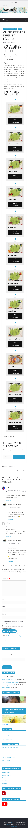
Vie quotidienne (21, 470)
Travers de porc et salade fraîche (10, 682)
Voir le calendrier (15, 288)
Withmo (13, 42)
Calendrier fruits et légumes (10, 28)
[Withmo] (3, 20)
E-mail (4, 606)
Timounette (4, 780)
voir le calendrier (15, 232)
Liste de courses (6, 751)
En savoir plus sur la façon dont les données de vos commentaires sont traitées (13, 638)
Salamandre (5, 783)
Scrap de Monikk (6, 775)
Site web (4, 614)
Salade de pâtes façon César (9, 679)
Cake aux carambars (9, 466)
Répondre (8, 500)
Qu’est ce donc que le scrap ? (9, 757)
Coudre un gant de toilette (8, 685)
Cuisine (20, 28)
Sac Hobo (4, 677)
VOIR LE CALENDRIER (15, 121)
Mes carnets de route (7, 739)
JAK (7, 488)
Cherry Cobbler (12, 5)
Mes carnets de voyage (7, 736)
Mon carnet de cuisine (7, 732)
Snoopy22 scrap (6, 772)
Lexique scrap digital (7, 760)
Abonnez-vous (19, 457)
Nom (3, 599)
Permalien (24, 491)
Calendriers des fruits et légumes (10, 747)
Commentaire (6, 578)
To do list (4, 754)
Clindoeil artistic (6, 778)
